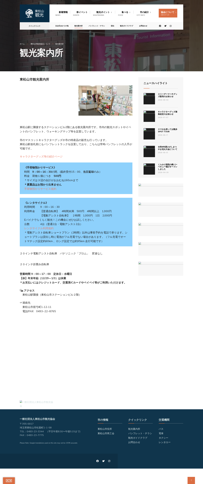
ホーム (22, 44)
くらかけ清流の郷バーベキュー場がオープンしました (167, 166)
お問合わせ (143, 26)
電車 (161, 433)
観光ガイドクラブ (126, 26)
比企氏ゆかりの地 (62, 26)
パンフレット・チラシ (97, 26)
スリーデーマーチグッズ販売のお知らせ (167, 95)
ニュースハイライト (156, 83)
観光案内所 (78, 26)
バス (161, 429)
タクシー (163, 438)
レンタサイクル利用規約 (39, 228)
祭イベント (80, 13)
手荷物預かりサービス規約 (40, 189)
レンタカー (165, 442)
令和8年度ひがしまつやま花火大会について (167, 148)
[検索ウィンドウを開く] (176, 26)
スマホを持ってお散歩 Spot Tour (168, 130)
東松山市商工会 (106, 433)
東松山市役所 (105, 429)
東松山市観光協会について (40, 44)
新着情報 (61, 13)
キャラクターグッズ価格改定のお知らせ (167, 112)
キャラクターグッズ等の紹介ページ (41, 156)
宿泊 (112, 26)
